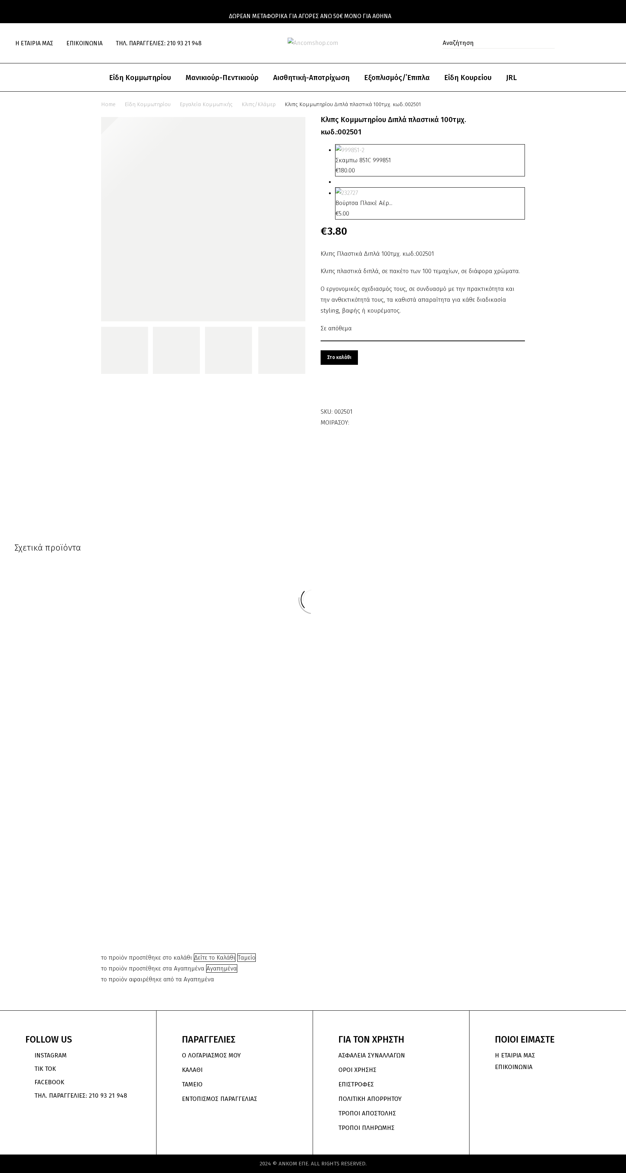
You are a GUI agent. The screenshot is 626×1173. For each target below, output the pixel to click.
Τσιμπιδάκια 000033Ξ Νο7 (286, 804)
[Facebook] (356, 420)
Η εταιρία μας (34, 43)
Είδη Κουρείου (468, 77)
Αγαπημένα (221, 968)
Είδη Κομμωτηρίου (140, 77)
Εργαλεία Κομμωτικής (206, 104)
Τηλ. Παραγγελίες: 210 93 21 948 (158, 43)
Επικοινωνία (84, 43)
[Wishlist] (593, 43)
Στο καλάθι (339, 357)
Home (108, 104)
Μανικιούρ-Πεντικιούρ (222, 77)
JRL (511, 77)
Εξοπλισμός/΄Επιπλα (397, 77)
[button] (547, 43)
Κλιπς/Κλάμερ (259, 104)
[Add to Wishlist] (328, 390)
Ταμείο (246, 957)
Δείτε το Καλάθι (214, 957)
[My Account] (577, 43)
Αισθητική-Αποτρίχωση (311, 77)
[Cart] (608, 43)
